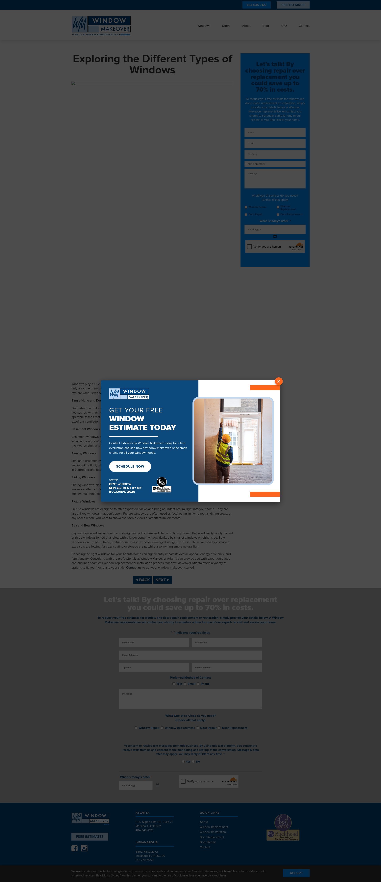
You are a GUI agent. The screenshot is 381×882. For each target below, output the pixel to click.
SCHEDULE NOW (130, 466)
